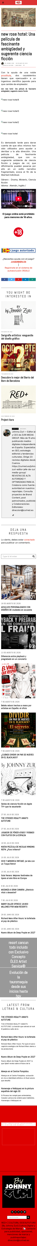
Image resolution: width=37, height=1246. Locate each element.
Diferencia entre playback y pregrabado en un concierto (14, 657)
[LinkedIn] (21, 1212)
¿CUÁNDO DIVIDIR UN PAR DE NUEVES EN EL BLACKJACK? (17, 756)
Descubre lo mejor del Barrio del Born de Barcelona (17, 379)
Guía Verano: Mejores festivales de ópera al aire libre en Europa (16, 877)
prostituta (6, 75)
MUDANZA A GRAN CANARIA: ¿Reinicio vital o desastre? (17, 891)
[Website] (13, 515)
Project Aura (7, 419)
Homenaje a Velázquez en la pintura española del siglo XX (17, 1090)
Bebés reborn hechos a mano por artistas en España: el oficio (16, 707)
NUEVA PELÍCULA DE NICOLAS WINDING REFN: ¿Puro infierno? (18, 848)
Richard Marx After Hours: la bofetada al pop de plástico (18, 919)
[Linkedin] (25, 279)
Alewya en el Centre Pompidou (15, 1071)
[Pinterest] (18, 279)
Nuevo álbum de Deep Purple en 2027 (18, 932)
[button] (33, 556)
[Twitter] (11, 279)
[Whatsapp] (32, 279)
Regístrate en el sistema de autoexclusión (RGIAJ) (18, 269)
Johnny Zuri (10, 63)
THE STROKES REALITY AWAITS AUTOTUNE (14, 819)
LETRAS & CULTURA (8, 65)
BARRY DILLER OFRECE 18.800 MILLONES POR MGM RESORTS (14, 905)
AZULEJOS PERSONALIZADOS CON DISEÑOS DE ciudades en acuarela (16, 608)
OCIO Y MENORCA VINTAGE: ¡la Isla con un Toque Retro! (18, 862)
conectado (29, 539)
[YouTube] (24, 1212)
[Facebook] (4, 279)
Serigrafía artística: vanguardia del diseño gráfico (17, 337)
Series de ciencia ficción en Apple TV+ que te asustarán (16, 805)
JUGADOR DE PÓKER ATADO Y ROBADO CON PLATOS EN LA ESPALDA (17, 834)
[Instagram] (15, 1212)
